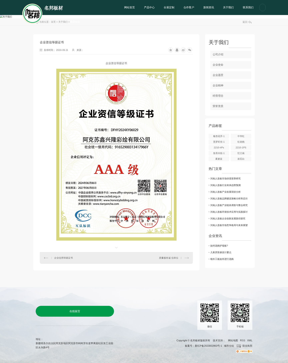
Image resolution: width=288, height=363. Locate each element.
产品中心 (149, 7)
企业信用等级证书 (63, 257)
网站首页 (129, 7)
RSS (242, 340)
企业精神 (218, 85)
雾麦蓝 (218, 159)
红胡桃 (241, 141)
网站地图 (233, 340)
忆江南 (241, 153)
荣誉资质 (218, 106)
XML (249, 340)
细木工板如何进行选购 (222, 259)
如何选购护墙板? (219, 245)
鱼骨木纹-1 (219, 153)
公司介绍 (218, 54)
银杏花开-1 (219, 136)
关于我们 (228, 7)
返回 (245, 21)
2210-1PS (241, 147)
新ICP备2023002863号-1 (208, 345)
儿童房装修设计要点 (220, 252)
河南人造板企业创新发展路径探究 (227, 218)
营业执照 (247, 345)
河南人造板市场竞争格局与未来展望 (229, 225)
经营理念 (218, 95)
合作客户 (189, 7)
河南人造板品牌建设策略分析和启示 (229, 198)
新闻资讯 (208, 7)
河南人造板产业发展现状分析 (225, 191)
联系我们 (248, 7)
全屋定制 (169, 7)
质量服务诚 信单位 (168, 257)
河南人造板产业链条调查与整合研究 (229, 205)
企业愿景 (218, 75)
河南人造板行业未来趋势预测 (225, 185)
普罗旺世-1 (219, 141)
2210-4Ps (219, 147)
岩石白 (241, 159)
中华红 (241, 136)
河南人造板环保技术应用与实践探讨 (229, 211)
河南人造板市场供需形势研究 (225, 178)
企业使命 (218, 64)
